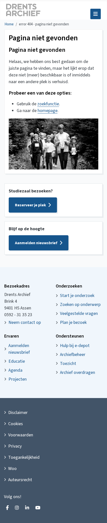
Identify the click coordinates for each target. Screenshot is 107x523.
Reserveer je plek (30, 205)
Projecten (17, 379)
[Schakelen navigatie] (95, 13)
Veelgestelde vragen (79, 313)
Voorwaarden (20, 435)
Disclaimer (18, 412)
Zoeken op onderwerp (80, 304)
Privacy (15, 446)
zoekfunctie (48, 104)
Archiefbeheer (72, 354)
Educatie (16, 361)
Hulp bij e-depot (75, 346)
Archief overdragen (77, 372)
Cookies (15, 424)
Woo (12, 468)
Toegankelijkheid (24, 457)
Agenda (15, 370)
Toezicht (68, 363)
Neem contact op (24, 322)
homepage (47, 111)
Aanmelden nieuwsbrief (36, 243)
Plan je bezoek (73, 322)
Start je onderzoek (77, 295)
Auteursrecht (20, 480)
